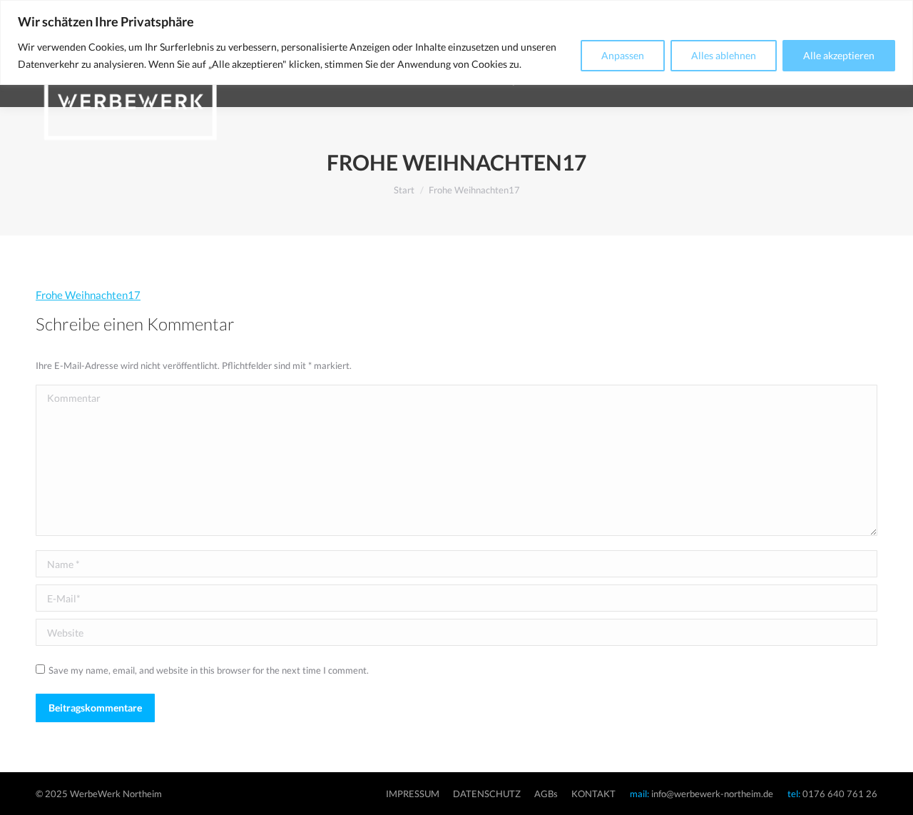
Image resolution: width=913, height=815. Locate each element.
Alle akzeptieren (838, 55)
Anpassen (622, 55)
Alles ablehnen (723, 55)
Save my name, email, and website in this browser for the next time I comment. (209, 670)
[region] (456, 42)
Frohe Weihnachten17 (88, 294)
